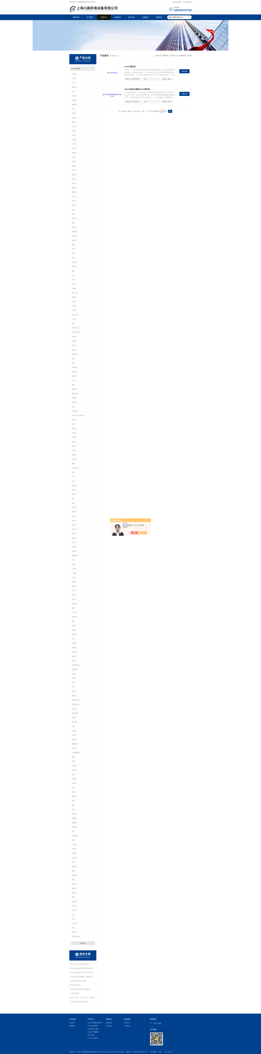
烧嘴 (73, 871)
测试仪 (74, 494)
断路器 (74, 796)
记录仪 (74, 590)
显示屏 (74, 748)
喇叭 (73, 385)
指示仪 (74, 218)
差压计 (74, 170)
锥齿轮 (74, 490)
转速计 (74, 577)
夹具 (73, 919)
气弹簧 (74, 437)
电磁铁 (74, 617)
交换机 (74, 547)
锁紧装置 (75, 393)
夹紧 (73, 253)
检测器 (74, 551)
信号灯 (74, 380)
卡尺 (73, 481)
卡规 (73, 560)
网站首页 (76, 17)
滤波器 (74, 630)
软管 (73, 682)
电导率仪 (75, 231)
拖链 (73, 358)
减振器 (74, 888)
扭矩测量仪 (76, 665)
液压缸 (74, 205)
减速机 (74, 932)
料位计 (74, 179)
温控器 (74, 709)
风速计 (74, 717)
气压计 (74, 157)
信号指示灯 (76, 468)
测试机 (74, 192)
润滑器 (74, 647)
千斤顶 (74, 906)
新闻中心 (109, 1019)
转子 (73, 109)
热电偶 (74, 604)
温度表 (74, 174)
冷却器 (74, 306)
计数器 (74, 735)
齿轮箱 (74, 910)
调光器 (74, 643)
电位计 (74, 516)
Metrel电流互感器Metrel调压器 (137, 89)
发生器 (74, 371)
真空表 (74, 345)
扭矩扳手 (75, 315)
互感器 (74, 139)
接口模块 (75, 713)
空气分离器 (76, 332)
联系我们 (159, 17)
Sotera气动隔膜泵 (93, 1032)
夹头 (73, 928)
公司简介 (72, 1023)
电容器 (74, 485)
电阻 (73, 223)
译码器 (74, 341)
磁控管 (74, 455)
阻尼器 (74, 262)
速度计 (74, 595)
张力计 (74, 542)
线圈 (73, 757)
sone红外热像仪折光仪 (95, 1023)
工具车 (74, 319)
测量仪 (74, 166)
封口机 (74, 284)
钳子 (73, 831)
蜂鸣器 (74, 389)
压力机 (74, 433)
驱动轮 (74, 350)
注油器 (74, 923)
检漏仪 (74, 188)
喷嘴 (73, 761)
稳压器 (74, 739)
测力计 (74, 196)
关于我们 (90, 17)
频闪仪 (74, 525)
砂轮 (73, 280)
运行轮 (74, 78)
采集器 (74, 507)
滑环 (73, 249)
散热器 (74, 420)
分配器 (74, 766)
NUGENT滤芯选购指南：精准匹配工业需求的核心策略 (82, 976)
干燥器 (74, 844)
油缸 (73, 209)
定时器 (74, 529)
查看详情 (184, 71)
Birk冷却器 (91, 1035)
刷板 (73, 463)
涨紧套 (74, 402)
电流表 (74, 691)
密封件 (74, 442)
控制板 (74, 236)
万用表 (74, 573)
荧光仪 (74, 148)
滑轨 (73, 245)
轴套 (73, 897)
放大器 (74, 599)
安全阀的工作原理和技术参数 (79, 1001)
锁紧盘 (74, 398)
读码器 (74, 153)
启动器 (74, 96)
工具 (73, 477)
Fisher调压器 (129, 67)
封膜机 (74, 288)
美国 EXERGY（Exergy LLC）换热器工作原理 (82, 997)
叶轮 (73, 82)
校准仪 (74, 135)
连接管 (74, 240)
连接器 (74, 827)
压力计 (74, 520)
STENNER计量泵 (93, 1029)
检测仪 (74, 656)
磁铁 (73, 214)
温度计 (74, 674)
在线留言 (145, 17)
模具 (73, 503)
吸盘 (73, 271)
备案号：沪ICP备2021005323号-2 (137, 1052)
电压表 (74, 695)
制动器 (74, 901)
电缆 (73, 792)
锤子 (73, 323)
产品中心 (104, 17)
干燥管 (74, 849)
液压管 (74, 266)
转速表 (74, 538)
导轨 (73, 840)
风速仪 (74, 227)
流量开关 (75, 669)
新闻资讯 (117, 17)
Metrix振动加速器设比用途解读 (80, 989)
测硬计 (74, 113)
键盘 (73, 621)
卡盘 (73, 914)
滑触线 (74, 822)
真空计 (74, 201)
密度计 (74, 625)
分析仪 (74, 450)
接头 (73, 787)
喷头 (73, 258)
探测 (73, 122)
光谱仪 (74, 131)
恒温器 (74, 731)
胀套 (73, 407)
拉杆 (73, 275)
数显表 (74, 582)
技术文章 (131, 17)
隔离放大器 (76, 700)
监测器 (74, 118)
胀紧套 (74, 104)
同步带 (74, 660)
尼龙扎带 (75, 293)
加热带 (74, 310)
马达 (73, 879)
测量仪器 (75, 555)
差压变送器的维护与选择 (78, 981)
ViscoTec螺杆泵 (93, 1026)
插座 (73, 805)
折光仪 (74, 126)
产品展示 (173, 55)
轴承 (73, 862)
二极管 (74, 569)
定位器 (74, 770)
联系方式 (127, 1023)
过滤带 (74, 100)
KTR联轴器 (76, 936)
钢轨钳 (74, 446)
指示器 (74, 652)
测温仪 (74, 428)
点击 (92, 68)
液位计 (74, 586)
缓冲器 (74, 893)
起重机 (74, 74)
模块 (73, 608)
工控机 (74, 144)
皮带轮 (74, 87)
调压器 (74, 512)
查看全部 (83, 943)
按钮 (73, 809)
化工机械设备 (76, 68)
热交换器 (75, 836)
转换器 (74, 634)
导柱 (73, 498)
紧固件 (74, 678)
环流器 (74, 459)
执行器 (74, 857)
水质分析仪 (76, 704)
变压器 (74, 814)
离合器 (74, 875)
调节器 (74, 779)
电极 (73, 726)
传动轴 (74, 783)
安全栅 (74, 722)
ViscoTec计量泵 (93, 1038)
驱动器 (74, 301)
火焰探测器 (76, 752)
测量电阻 (75, 744)
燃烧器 (74, 866)
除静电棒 (75, 354)
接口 (73, 472)
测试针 (74, 161)
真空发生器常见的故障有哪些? (80, 964)
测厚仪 (74, 533)
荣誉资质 (72, 1026)
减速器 (74, 884)
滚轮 (73, 363)
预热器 (74, 853)
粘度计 (74, 183)
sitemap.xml (168, 1052)
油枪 (73, 774)
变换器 (74, 336)
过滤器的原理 (74, 993)
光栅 (73, 564)
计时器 (74, 612)
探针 (73, 687)
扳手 (73, 424)
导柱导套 (75, 411)
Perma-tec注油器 (77, 415)
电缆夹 (74, 297)
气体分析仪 (76, 328)
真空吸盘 (75, 367)
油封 (73, 91)
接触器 (74, 818)
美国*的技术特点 (75, 985)
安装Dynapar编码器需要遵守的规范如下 (82, 968)
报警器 (74, 376)
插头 (73, 801)
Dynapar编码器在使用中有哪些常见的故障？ (82, 972)
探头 (73, 639)
